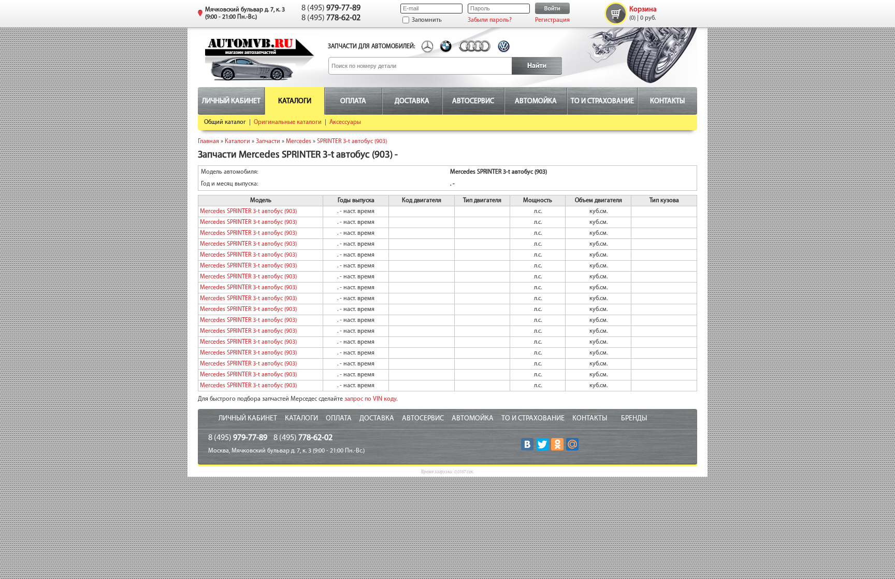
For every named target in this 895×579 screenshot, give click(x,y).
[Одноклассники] (557, 444)
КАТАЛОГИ (301, 418)
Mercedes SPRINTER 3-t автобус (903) (248, 211)
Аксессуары (345, 122)
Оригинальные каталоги (288, 122)
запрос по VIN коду (370, 399)
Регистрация (552, 20)
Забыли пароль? (490, 20)
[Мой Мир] (572, 444)
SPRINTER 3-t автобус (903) (352, 141)
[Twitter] (542, 444)
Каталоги (237, 141)
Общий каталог (225, 122)
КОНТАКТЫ (589, 418)
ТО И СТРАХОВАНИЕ (533, 418)
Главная (208, 141)
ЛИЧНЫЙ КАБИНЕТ (248, 418)
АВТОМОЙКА (473, 418)
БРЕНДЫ (634, 418)
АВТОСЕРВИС (423, 418)
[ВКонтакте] (527, 444)
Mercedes (298, 141)
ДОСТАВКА (376, 418)
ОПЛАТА (339, 418)
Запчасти (268, 141)
